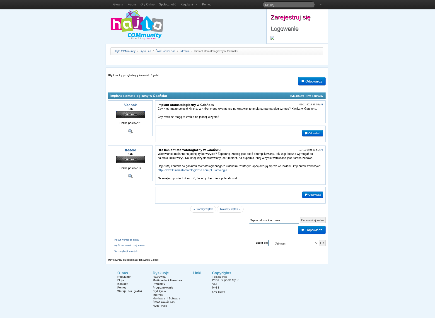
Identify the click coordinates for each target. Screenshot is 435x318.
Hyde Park (160, 305)
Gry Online (147, 4)
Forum (132, 4)
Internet (158, 294)
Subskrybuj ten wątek (126, 251)
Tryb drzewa (297, 96)
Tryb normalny (314, 96)
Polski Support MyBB (225, 280)
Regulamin (188, 4)
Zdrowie (185, 51)
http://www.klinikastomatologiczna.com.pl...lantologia (192, 170)
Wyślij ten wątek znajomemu (129, 245)
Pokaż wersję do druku (126, 239)
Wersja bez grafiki (129, 291)
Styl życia (159, 291)
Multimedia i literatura (167, 280)
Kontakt (122, 284)
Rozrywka (159, 276)
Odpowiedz (314, 133)
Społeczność (167, 4)
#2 (321, 149)
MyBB (215, 287)
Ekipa (121, 280)
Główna (118, 4)
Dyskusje (145, 51)
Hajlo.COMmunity (124, 51)
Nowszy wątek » (230, 209)
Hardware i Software (166, 298)
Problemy (159, 284)
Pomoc (206, 4)
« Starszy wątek (203, 209)
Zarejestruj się (291, 17)
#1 (321, 104)
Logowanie (284, 28)
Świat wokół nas (165, 51)
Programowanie (163, 287)
